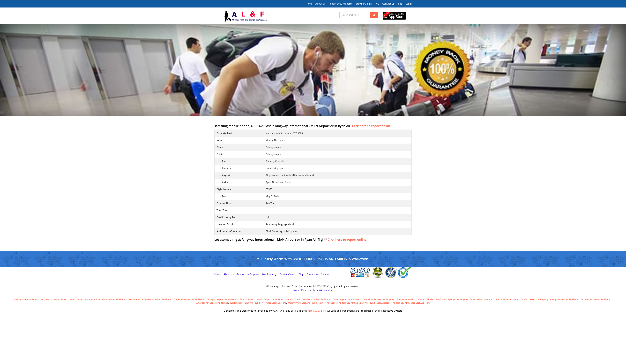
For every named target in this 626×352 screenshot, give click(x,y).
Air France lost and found (274, 302)
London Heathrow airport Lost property (33, 299)
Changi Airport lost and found (564, 299)
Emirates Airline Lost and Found (596, 299)
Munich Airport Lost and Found (254, 299)
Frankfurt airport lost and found (189, 299)
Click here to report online (371, 126)
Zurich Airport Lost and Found (285, 299)
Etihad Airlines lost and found (484, 299)
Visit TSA (322, 310)
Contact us (388, 3)
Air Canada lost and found (417, 302)
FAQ (377, 3)
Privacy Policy (300, 290)
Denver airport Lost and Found (67, 299)
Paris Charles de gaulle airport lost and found (150, 299)
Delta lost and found (436, 299)
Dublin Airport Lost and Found (347, 299)
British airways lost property (410, 299)
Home (309, 3)
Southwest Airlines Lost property (378, 299)
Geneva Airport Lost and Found (316, 299)
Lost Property (269, 274)
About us (320, 3)
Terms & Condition (323, 290)
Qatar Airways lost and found (302, 302)
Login (408, 3)
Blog (399, 3)
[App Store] (397, 16)
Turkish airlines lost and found (245, 302)
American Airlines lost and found (212, 302)
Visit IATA (312, 310)
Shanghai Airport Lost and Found (222, 299)
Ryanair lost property (458, 299)
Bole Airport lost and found (390, 302)
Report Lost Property (340, 3)
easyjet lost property (538, 299)
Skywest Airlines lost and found (334, 302)
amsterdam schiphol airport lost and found (105, 299)
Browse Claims (364, 3)
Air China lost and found (363, 302)
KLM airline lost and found (514, 299)
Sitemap (325, 274)
